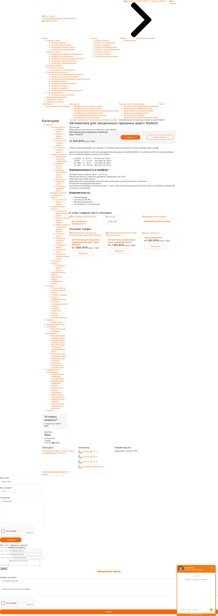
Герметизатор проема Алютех (136, 113)
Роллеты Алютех (101, 40)
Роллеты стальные (102, 52)
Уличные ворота (53, 40)
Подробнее (82, 253)
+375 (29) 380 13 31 (89, 452)
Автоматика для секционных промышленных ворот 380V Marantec (86, 242)
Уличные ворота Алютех (61, 45)
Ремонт (162, 104)
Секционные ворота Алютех (63, 70)
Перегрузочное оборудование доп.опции (140, 118)
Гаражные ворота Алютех (62, 56)
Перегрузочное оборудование (131, 104)
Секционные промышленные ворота (67, 74)
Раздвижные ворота (55, 102)
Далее (3, 568)
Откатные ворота (58, 43)
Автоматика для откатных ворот (88, 108)
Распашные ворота (55, 93)
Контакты (68, 18)
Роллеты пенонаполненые (105, 47)
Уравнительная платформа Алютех (137, 108)
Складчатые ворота (59, 86)
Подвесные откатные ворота (63, 84)
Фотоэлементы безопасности (79, 222)
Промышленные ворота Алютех (65, 77)
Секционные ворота (55, 68)
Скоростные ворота (59, 88)
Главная (72, 120)
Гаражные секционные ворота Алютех (67, 59)
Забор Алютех (130, 40)
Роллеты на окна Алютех (105, 43)
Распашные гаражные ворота (64, 61)
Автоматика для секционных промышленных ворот (96, 111)
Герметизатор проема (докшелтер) (138, 111)
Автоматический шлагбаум (58, 106)
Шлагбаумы (47, 104)
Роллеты (93, 38)
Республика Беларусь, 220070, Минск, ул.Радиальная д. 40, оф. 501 (58, 452)
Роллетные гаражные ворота (63, 63)
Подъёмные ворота (55, 99)
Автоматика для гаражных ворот (88, 106)
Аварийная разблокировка (157, 221)
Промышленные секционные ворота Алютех (70, 79)
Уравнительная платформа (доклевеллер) (141, 106)
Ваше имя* (4, 478)
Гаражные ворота (54, 52)
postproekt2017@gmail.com (92, 467)
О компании (47, 18)
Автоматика (75, 104)
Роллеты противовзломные (106, 56)
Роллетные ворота (102, 54)
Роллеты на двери (102, 45)
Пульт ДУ (112, 221)
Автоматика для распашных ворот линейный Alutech (122, 241)
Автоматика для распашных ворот (88, 113)
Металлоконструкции (145, 38)
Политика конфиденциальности (55, 472)
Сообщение (5, 498)
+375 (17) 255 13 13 (89, 462)
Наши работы (58, 18)
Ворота (45, 38)
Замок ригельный (153, 237)
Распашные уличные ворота (63, 47)
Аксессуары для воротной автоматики (90, 115)
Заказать (130, 137)
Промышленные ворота (57, 72)
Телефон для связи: (8, 577)
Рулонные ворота (58, 81)
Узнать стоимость (160, 137)
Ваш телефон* (6, 488)
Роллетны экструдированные (107, 50)
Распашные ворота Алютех (62, 95)
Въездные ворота (54, 65)
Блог (74, 18)
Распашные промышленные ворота (66, 90)
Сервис (173, 3)
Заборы (123, 38)
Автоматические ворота (57, 97)
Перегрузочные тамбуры (134, 115)
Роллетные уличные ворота (63, 50)
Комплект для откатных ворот (87, 118)
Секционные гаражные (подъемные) (67, 54)
